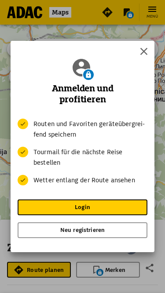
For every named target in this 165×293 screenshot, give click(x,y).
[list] (82, 152)
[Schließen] (143, 51)
